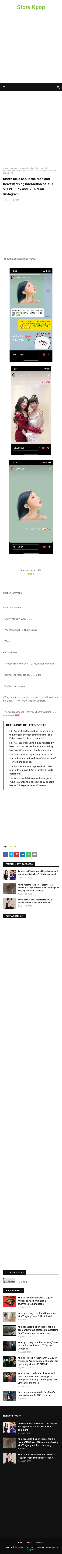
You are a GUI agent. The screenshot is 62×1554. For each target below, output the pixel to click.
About (29, 1543)
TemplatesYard (26, 1547)
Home (5, 168)
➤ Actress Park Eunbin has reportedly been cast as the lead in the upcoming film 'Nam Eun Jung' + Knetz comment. (31, 746)
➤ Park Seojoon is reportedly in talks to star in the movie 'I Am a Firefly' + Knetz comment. (32, 770)
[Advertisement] (31, 49)
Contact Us (40, 1543)
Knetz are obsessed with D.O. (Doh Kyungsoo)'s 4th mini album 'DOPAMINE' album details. (35, 1300)
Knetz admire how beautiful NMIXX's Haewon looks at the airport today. (35, 901)
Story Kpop (31, 7)
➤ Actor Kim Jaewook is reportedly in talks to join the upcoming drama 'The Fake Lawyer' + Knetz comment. (31, 735)
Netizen (13, 168)
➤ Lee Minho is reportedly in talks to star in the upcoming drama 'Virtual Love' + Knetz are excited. (32, 758)
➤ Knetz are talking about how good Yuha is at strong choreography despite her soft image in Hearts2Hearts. (31, 782)
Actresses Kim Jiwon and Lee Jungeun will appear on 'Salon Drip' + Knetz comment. (38, 872)
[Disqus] (31, 962)
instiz (31, 574)
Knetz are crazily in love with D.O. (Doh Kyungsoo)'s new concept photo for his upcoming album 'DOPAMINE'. (38, 1361)
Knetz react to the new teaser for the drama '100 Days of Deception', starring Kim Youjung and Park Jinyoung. (38, 888)
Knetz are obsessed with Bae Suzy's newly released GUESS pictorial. (36, 1394)
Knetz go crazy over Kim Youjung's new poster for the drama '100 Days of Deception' (38, 1345)
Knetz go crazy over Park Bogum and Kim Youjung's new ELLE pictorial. (37, 1315)
